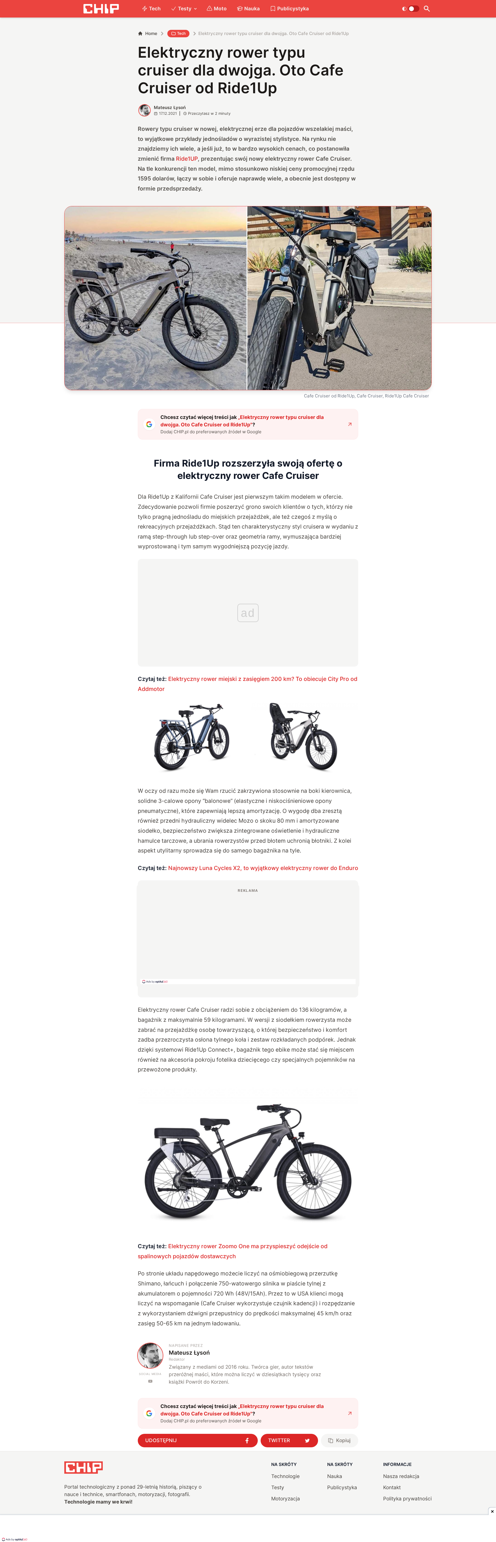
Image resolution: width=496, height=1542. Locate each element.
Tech (155, 8)
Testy (184, 8)
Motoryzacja (285, 1499)
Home (151, 33)
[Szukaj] (427, 9)
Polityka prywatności (407, 1499)
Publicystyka (293, 8)
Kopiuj (343, 1440)
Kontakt (392, 1487)
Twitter (279, 1440)
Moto (220, 8)
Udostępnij (161, 1440)
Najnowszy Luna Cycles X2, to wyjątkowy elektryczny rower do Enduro (263, 868)
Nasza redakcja (401, 1476)
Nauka (252, 8)
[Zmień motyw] (410, 8)
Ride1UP (187, 158)
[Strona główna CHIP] (101, 9)
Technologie (285, 1476)
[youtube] (150, 1381)
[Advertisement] (248, 936)
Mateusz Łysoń (170, 107)
